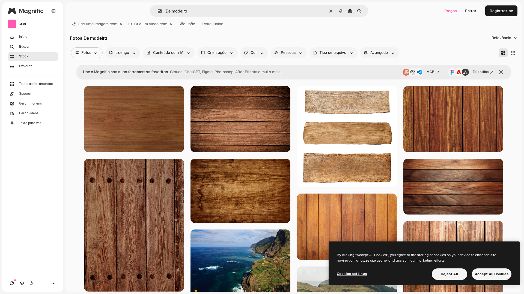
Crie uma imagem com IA (100, 24)
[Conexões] (12, 283)
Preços (450, 10)
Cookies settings (352, 273)
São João (186, 24)
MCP (430, 72)
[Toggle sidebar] (53, 11)
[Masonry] (503, 52)
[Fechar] (501, 72)
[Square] (513, 52)
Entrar (471, 10)
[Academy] (21, 283)
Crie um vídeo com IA (153, 24)
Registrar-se (501, 10)
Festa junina (212, 24)
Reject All (449, 274)
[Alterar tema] (31, 283)
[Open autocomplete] (157, 11)
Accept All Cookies (491, 274)
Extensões (481, 72)
